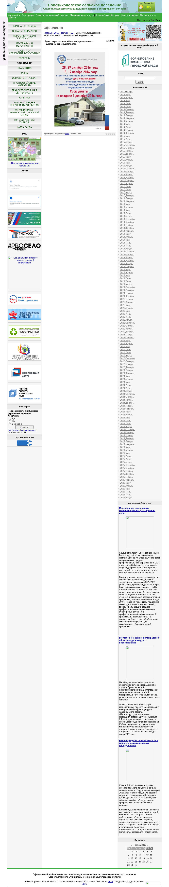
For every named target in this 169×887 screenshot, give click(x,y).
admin (67, 134)
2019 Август (126, 248)
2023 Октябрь (127, 397)
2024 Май (125, 417)
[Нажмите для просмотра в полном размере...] (80, 129)
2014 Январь (126, 115)
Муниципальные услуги (82, 15)
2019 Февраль (127, 231)
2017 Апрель (126, 183)
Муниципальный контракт (55, 15)
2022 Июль (125, 352)
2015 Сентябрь (127, 145)
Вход (38, 15)
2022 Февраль (127, 337)
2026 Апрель (126, 486)
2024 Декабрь (127, 438)
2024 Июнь (125, 420)
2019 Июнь (125, 243)
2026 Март (125, 483)
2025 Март (125, 447)
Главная (48, 33)
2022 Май (125, 346)
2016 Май (125, 163)
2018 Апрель (126, 207)
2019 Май (125, 240)
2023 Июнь (125, 385)
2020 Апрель (126, 272)
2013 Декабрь (127, 112)
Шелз (84, 884)
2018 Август (126, 216)
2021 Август (126, 320)
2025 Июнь (125, 456)
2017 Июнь (125, 186)
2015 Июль (125, 139)
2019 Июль (125, 246)
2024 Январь (126, 406)
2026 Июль (125, 494)
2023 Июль (125, 388)
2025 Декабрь (127, 474)
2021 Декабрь (127, 331)
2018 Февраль (127, 201)
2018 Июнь (125, 213)
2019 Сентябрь (127, 251)
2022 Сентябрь (127, 358)
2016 (56, 33)
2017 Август (126, 192)
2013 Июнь (125, 103)
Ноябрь (64, 33)
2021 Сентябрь (127, 323)
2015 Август (126, 142)
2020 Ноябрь (126, 293)
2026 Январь (126, 477)
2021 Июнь (125, 314)
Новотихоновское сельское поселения (24, 164)
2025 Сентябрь (127, 465)
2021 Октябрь (127, 326)
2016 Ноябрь (126, 174)
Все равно (17, 424)
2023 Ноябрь (126, 400)
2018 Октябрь (127, 222)
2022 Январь (126, 334)
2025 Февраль (127, 444)
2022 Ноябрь (126, 364)
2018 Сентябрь (127, 219)
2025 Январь (126, 441)
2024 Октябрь (127, 432)
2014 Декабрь (127, 133)
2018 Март (125, 204)
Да (13, 418)
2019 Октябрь (127, 254)
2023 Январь (126, 370)
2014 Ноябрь (126, 130)
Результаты (13, 430)
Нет (14, 421)
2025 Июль (125, 459)
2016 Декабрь (127, 177)
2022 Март (125, 340)
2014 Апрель (126, 121)
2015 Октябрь (127, 148)
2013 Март (125, 94)
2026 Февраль (127, 480)
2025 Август (126, 462)
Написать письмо (129, 15)
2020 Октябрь (127, 290)
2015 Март (125, 136)
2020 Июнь (125, 278)
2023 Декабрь (127, 403)
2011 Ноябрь (126, 91)
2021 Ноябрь (126, 329)
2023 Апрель (126, 379)
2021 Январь (126, 299)
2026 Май (125, 489)
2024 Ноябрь (126, 435)
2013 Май (125, 100)
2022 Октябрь (127, 361)
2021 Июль (125, 317)
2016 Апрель (126, 160)
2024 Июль (125, 423)
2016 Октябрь (127, 171)
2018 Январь (126, 198)
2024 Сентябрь (127, 429)
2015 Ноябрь (126, 151)
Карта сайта (14, 15)
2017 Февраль (127, 180)
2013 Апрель (126, 97)
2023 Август (126, 391)
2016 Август (126, 165)
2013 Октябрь (127, 109)
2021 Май (125, 311)
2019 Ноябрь (126, 257)
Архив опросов (28, 430)
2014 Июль (125, 127)
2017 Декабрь (127, 195)
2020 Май (125, 275)
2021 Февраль (127, 302)
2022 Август (126, 355)
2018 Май (125, 210)
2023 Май (125, 382)
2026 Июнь (125, 492)
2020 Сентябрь (127, 287)
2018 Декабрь (127, 228)
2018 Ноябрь (126, 225)
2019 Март (125, 234)
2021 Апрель (126, 308)
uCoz (110, 881)
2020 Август (126, 284)
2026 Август (126, 497)
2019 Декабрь (127, 260)
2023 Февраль (127, 373)
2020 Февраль (127, 266)
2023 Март (125, 376)
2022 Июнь (125, 349)
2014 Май (125, 124)
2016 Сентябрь (127, 168)
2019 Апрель (126, 237)
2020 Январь (126, 263)
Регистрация (28, 15)
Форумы (115, 15)
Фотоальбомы (102, 15)
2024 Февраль (127, 409)
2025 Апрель (126, 450)
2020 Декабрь (127, 296)
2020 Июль (125, 281)
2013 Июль (125, 106)
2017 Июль (125, 189)
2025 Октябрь (127, 468)
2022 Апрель (126, 343)
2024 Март (125, 411)
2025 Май (125, 453)
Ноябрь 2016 (140, 845)
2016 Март (125, 157)
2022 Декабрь (127, 367)
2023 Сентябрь (127, 394)
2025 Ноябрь (126, 471)
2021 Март (125, 305)
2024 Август (126, 426)
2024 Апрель (126, 414)
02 (72, 33)
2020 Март (125, 269)
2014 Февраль (127, 118)
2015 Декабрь (127, 154)
